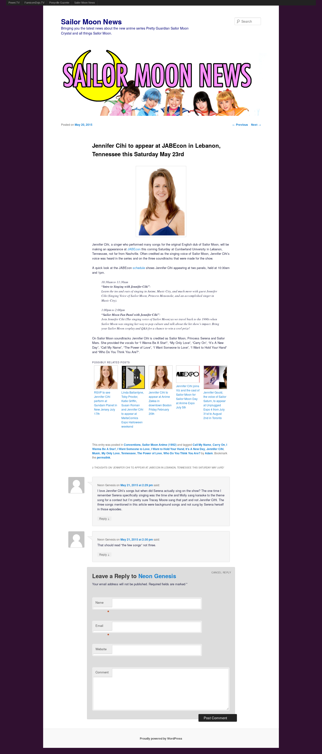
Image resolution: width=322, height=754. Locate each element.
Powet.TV (14, 2)
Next (256, 124)
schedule (139, 267)
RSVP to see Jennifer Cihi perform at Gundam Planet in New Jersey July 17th (105, 403)
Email (102, 626)
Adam (209, 453)
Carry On (219, 444)
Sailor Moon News (84, 2)
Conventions (132, 444)
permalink (103, 457)
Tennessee (128, 453)
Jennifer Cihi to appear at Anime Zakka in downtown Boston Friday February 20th (160, 403)
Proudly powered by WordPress (161, 738)
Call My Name (202, 444)
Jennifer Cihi (214, 449)
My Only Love (111, 453)
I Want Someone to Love (133, 449)
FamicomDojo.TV (34, 2)
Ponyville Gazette (59, 2)
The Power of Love (149, 453)
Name (102, 603)
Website (101, 649)
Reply (104, 518)
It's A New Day (195, 449)
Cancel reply (221, 572)
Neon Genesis (157, 576)
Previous (240, 124)
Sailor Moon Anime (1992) (159, 444)
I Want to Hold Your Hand (167, 449)
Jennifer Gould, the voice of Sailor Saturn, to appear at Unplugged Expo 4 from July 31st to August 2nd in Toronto (214, 405)
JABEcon (134, 249)
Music (96, 453)
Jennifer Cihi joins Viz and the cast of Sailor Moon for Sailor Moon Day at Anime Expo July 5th (187, 396)
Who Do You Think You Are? (181, 453)
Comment (102, 672)
